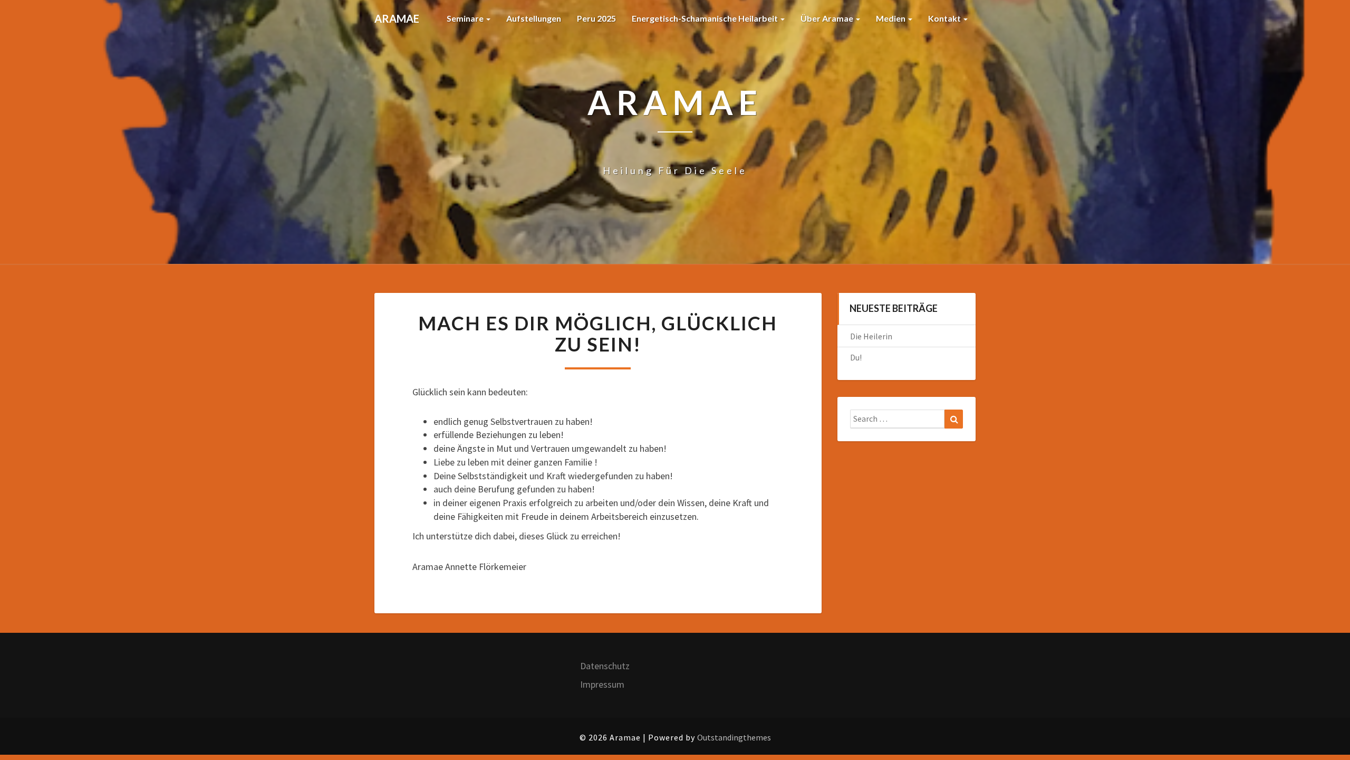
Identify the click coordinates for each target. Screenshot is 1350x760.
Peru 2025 (596, 18)
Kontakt (945, 18)
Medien (891, 18)
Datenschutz (605, 666)
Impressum (602, 684)
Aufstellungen (533, 18)
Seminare (466, 18)
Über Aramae (828, 18)
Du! (856, 357)
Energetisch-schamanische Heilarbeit (705, 18)
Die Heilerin (871, 336)
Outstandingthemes (734, 737)
